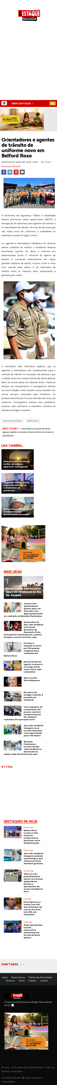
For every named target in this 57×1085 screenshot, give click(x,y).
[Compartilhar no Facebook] (3, 172)
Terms (21, 981)
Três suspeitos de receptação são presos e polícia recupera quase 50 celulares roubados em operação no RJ (23, 713)
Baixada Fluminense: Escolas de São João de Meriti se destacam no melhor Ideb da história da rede (23, 747)
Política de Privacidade (40, 978)
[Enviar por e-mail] (22, 172)
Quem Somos (18, 978)
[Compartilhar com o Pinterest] (16, 172)
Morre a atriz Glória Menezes (32, 679)
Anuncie (10, 981)
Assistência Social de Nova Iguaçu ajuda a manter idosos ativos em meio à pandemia (28, 432)
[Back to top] (50, 1078)
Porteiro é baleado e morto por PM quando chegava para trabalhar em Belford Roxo (23, 649)
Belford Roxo (33, 421)
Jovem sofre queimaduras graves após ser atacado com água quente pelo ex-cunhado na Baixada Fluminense (23, 609)
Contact (44, 981)
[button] (4, 103)
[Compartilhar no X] (9, 172)
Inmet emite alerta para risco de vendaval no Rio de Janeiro (23, 592)
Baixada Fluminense (13, 421)
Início (5, 978)
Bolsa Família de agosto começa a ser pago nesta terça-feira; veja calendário (33, 667)
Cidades (32, 981)
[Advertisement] (28, 70)
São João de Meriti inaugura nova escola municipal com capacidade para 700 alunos (33, 730)
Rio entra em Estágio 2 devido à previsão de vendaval (33, 696)
